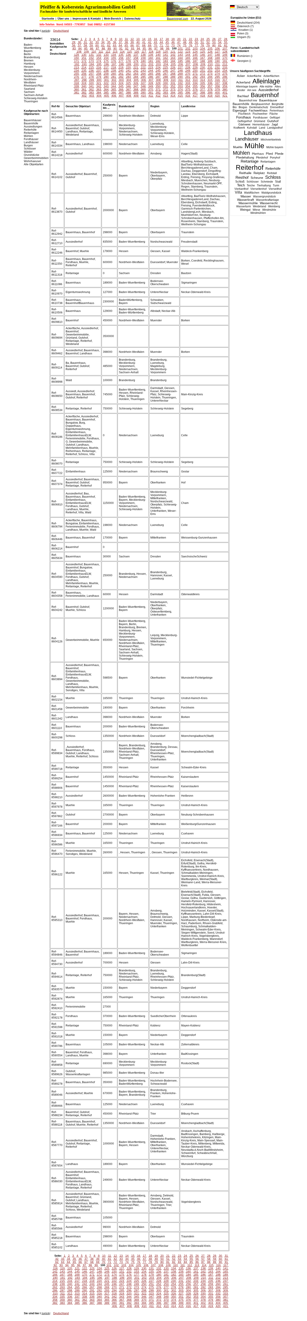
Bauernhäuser (268, 100)
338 (225, 83)
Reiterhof (249, 167)
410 (143, 95)
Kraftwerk (239, 127)
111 (101, 51)
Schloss (273, 177)
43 (155, 42)
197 (114, 64)
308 (158, 80)
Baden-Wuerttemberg (32, 46)
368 (136, 89)
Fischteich (244, 113)
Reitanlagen (268, 161)
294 (210, 76)
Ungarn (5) (242, 37)
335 (203, 83)
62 (109, 45)
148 (217, 54)
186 (188, 61)
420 (217, 95)
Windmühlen (258, 213)
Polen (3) (241, 33)
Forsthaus (243, 117)
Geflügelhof (245, 121)
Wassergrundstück (264, 196)
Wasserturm (243, 206)
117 (144, 51)
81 (220, 45)
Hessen (28, 66)
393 (165, 92)
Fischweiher (260, 113)
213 (76, 67)
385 (106, 92)
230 (203, 67)
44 (161, 42)
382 (84, 92)
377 (203, 89)
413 (165, 95)
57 (79, 45)
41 (144, 42)
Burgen (28, 145)
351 (165, 86)
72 (167, 45)
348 (143, 86)
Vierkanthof (241, 188)
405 (106, 95)
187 (195, 61)
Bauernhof (265, 95)
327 (143, 83)
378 (210, 89)
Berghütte (278, 104)
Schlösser (253, 181)
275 (225, 73)
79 (208, 45)
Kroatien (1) (244, 29)
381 (76, 92)
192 (77, 64)
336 (210, 83)
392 (158, 92)
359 (225, 86)
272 (203, 73)
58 (85, 45)
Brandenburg (32, 57)
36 (114, 42)
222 (143, 67)
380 (225, 89)
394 (173, 92)
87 (97, 48)
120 (165, 51)
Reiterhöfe (272, 168)
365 (114, 89)
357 (210, 86)
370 (151, 89)
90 (115, 48)
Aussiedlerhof (268, 90)
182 (158, 61)
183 (165, 61)
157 (128, 58)
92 (127, 48)
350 (158, 86)
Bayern (28, 51)
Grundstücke (31, 154)
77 (196, 45)
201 (143, 64)
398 (203, 92)
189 (210, 61)
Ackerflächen (271, 76)
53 (214, 42)
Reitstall (272, 173)
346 (128, 86)
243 (143, 70)
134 (114, 54)
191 (225, 61)
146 (203, 54)
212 (225, 64)
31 (85, 42)
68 (144, 45)
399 (210, 92)
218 (114, 67)
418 (203, 95)
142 (173, 54)
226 (173, 67)
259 (106, 73)
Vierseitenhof (258, 188)
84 (80, 48)
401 (225, 92)
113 (115, 51)
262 (128, 73)
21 (184, 39)
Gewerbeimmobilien (36, 158)
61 (103, 45)
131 (91, 54)
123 (188, 51)
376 (195, 89)
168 (210, 58)
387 (121, 92)
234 (76, 70)
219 (121, 67)
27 (220, 39)
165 (188, 58)
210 (210, 64)
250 (195, 70)
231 (210, 67)
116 (137, 51)
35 (109, 42)
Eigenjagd (240, 110)
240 (121, 70)
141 (165, 54)
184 (173, 61)
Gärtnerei (244, 124)
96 (150, 48)
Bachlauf (243, 96)
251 (203, 70)
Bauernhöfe (241, 104)
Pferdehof (262, 157)
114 (122, 51)
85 (86, 48)
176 (114, 61)
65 (126, 45)
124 (195, 51)
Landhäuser (247, 138)
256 (84, 73)
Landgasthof (275, 127)
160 (151, 58)
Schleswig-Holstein (35, 98)
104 (203, 48)
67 (138, 45)
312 (188, 80)
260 (114, 73)
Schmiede (267, 181)
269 (180, 73)
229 (195, 67)
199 (129, 64)
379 (217, 89)
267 (165, 73)
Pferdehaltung (245, 157)
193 (84, 64)
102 (188, 48)
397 (195, 92)
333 (188, 83)
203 (158, 64)
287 (158, 76)
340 (84, 86)
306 (143, 80)
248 (180, 70)
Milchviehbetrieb (271, 139)
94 (138, 48)
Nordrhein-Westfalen (30, 81)
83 (74, 48)
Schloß (240, 181)
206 (181, 64)
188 (203, 61)
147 (210, 54)
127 (217, 51)
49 (190, 42)
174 (99, 61)
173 (91, 61)
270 (188, 73)
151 (84, 58)
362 (91, 89)
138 (143, 54)
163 (173, 58)
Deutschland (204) (247, 22)
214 (84, 67)
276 (76, 76)
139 (151, 54)
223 (151, 67)
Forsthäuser (260, 117)
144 (188, 54)
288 (165, 76)
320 (91, 83)
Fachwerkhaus (258, 110)
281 (114, 76)
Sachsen (29, 92)
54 (220, 42)
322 (106, 83)
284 (136, 76)
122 (180, 51)
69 (149, 45)
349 (151, 86)
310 (173, 80)
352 (173, 86)
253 (217, 70)
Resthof (242, 177)
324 (121, 83)
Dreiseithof (276, 107)
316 (217, 80)
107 (225, 48)
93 (132, 48)
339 (76, 86)
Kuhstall (252, 127)
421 (225, 95)
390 (143, 92)
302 (114, 80)
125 (203, 51)
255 (76, 73)
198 (121, 64)
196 (106, 64)
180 (143, 61)
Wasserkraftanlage (267, 199)
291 (188, 76)
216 (99, 67)
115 (129, 51)
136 (128, 54)
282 (121, 76)
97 (156, 48)
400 (217, 92)
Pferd (269, 153)
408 (129, 95)
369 (143, 89)
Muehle (237, 147)
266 (158, 73)
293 (203, 76)
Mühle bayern (274, 147)
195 (99, 64)
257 (91, 73)
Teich (241, 185)
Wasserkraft (245, 199)
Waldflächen (251, 192)
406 (114, 95)
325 (128, 83)
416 (188, 95)
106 (217, 48)
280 (106, 76)
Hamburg (29, 63)
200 (136, 64)
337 (217, 83)
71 (161, 45)
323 (114, 83)
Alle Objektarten (33, 164)
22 (190, 39)
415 (180, 95)
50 (196, 42)
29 (73, 42)
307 (151, 80)
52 (208, 42)
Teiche (251, 185)
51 (202, 42)
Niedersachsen (33, 76)
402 (84, 95)
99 (167, 48)
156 (121, 58)
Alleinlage (266, 81)
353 (180, 86)
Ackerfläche (254, 76)
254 (225, 70)
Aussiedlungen (33, 126)
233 (225, 67)
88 (103, 48)
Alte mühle (266, 86)
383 (91, 92)
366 (121, 89)
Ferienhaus (277, 110)
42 (149, 42)
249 (188, 70)
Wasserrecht (269, 203)
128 (225, 51)
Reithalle (245, 173)
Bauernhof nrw (248, 100)
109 (86, 51)
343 (106, 86)
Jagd (274, 124)
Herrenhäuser (260, 124)
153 (99, 58)
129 (76, 54)
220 (128, 67)
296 (225, 76)
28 (225, 39)
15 (149, 39)
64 (120, 45)
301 (106, 80)
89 (109, 48)
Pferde (279, 153)
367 (128, 89)
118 (151, 51)
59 (91, 45)
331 (173, 83)
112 (108, 51)
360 (76, 89)
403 (92, 95)
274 (217, 73)
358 (217, 86)
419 (210, 95)
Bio (235, 107)
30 (79, 42)
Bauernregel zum (177, 18)
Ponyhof (275, 157)
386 (114, 92)
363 (99, 89)
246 (165, 70)
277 (84, 76)
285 (143, 76)
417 (195, 95)
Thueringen (31, 101)
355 (195, 86)
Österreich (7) (244, 26)
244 (151, 70)
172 (84, 61)
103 (195, 48)
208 (195, 64)
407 (121, 95)
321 (99, 83)
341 (91, 86)
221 (136, 67)
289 (173, 76)
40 (138, 42)
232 (217, 67)
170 (225, 58)
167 (203, 58)
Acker (241, 76)
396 (188, 92)
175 (106, 61)
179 (136, 61)
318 (76, 83)
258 (99, 73)
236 (91, 70)
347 (136, 86)
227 (180, 67)
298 (84, 80)
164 (180, 58)
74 (179, 45)
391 (151, 92)
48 (184, 42)
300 (99, 80)
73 (173, 45)
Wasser (245, 196)
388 (128, 92)
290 (180, 76)
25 (208, 39)
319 (84, 83)
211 (217, 64)
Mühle (254, 146)
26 (214, 39)
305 (136, 80)
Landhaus (258, 132)
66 (132, 45)
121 (173, 51)
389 (136, 92)
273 (210, 73)
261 (121, 73)
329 (158, 83)
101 (180, 48)
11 (126, 39)
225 (165, 67)
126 (210, 51)
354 (188, 86)
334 (195, 83)
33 (97, 42)
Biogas (243, 107)
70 (155, 45)
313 (195, 80)
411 (151, 95)
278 (91, 76)
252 (210, 70)
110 (94, 51)
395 (180, 92)
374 (180, 89)
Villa (238, 192)
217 (106, 67)
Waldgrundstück (271, 192)
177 (121, 61)
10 (120, 39)
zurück (46, 30)
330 (165, 83)
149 (225, 54)
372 (165, 89)
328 (151, 83)
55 (225, 42)
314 (203, 80)
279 (99, 76)
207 (188, 64)
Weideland (259, 206)
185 (180, 61)
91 (121, 48)
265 (151, 73)
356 (203, 86)
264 (143, 73)
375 (188, 89)
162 (165, 58)
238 (106, 70)
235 (84, 70)
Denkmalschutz (258, 107)
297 (77, 80)
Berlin (27, 54)
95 (144, 48)
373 (173, 89)
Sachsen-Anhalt (33, 95)
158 (136, 58)
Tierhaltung (264, 185)
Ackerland (243, 82)
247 (173, 70)
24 (202, 39)
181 (151, 61)
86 (91, 48)
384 (99, 92)
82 (225, 45)
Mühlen (241, 153)
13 (138, 39)
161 (158, 58)
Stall (278, 181)
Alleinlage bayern (247, 86)
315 (210, 80)
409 (136, 95)
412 (158, 95)
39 (132, 42)
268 (173, 73)
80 (214, 45)
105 (210, 48)
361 (84, 89)
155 (114, 58)
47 (179, 42)
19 (173, 39)
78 (202, 45)
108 (79, 51)
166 (195, 58)
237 (99, 70)
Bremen (28, 60)
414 (173, 95)
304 (129, 80)
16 (155, 39)
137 (136, 54)
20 (179, 39)
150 (76, 58)
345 (121, 86)
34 (103, 42)
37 (120, 42)
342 (99, 86)
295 (217, 76)
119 (158, 51)
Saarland (29, 88)
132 (99, 54)
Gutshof (272, 121)
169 (217, 58)
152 (91, 58)
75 (184, 45)
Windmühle (269, 209)
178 (128, 61)
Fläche (273, 113)
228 (188, 67)
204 (166, 64)
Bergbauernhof (260, 104)
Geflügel (275, 117)
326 (136, 83)
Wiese (256, 209)
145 (195, 54)
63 (114, 45)
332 (180, 83)
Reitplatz (259, 173)
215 (91, 67)
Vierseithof (275, 188)
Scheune (257, 177)
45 (167, 42)
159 (143, 58)
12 (132, 39)
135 (121, 54)
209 (203, 64)
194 (92, 64)
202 (151, 64)
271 (195, 73)
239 (114, 70)
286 (151, 76)
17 (161, 39)
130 (84, 54)
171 (76, 61)
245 (158, 70)
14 (144, 39)
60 (97, 45)
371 (158, 89)
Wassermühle (248, 203)
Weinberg (274, 206)
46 (173, 42)
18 (167, 39)
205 (173, 64)
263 (136, 73)
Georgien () (243, 61)
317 (225, 80)
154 (106, 58)
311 (180, 80)
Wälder (28, 151)
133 (106, 54)
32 (91, 42)
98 (162, 48)
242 (136, 70)
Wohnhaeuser (32, 161)
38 (126, 42)
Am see (251, 90)
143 (180, 54)
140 (158, 54)
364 (106, 89)
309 (166, 80)
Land (262, 127)
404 (99, 95)
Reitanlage (249, 161)
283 (128, 76)
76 (190, 45)
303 (121, 80)
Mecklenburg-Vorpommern (32, 71)
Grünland (259, 121)
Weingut (245, 209)
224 (158, 67)
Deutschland (61, 30)
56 (73, 45)
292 (195, 76)
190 (217, 61)
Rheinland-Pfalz (34, 85)
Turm (276, 185)
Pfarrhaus (258, 153)
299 (92, 80)
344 (114, 86)
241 (128, 70)
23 (196, 39)
